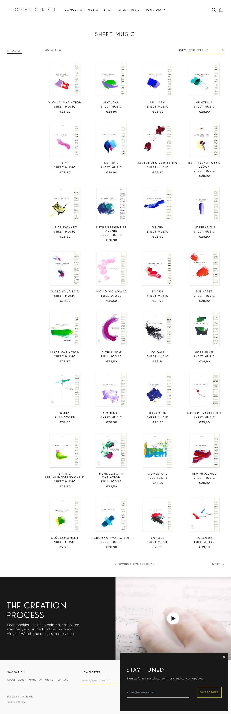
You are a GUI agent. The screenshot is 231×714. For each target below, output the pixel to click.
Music (93, 9)
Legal (21, 679)
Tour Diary (156, 9)
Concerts (73, 9)
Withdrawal (46, 679)
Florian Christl (24, 696)
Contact (62, 679)
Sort (182, 50)
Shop (108, 9)
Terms (32, 679)
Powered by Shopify (16, 702)
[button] (214, 10)
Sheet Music (129, 9)
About (11, 679)
